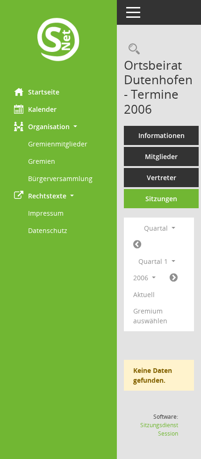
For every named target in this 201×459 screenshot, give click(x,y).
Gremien (41, 161)
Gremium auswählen (150, 315)
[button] (58, 126)
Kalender (42, 109)
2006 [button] (141, 277)
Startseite (43, 91)
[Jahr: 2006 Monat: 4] (174, 278)
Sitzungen (161, 198)
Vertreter (161, 177)
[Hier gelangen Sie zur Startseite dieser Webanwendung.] (58, 40)
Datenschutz (47, 230)
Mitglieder (161, 156)
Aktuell (144, 294)
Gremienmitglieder (57, 143)
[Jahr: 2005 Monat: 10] (137, 244)
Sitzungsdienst (159, 429)
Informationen (161, 135)
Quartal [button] (157, 228)
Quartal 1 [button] (154, 261)
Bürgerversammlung (60, 178)
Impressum (46, 213)
